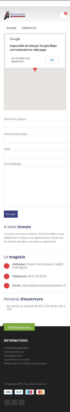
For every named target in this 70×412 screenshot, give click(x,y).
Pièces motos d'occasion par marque (25, 363)
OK (52, 59)
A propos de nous (14, 351)
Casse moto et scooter (17, 359)
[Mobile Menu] (56, 15)
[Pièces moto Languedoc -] (14, 15)
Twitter (14, 402)
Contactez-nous (13, 355)
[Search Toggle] (46, 15)
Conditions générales (16, 348)
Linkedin (21, 402)
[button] (35, 68)
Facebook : (7, 402)
